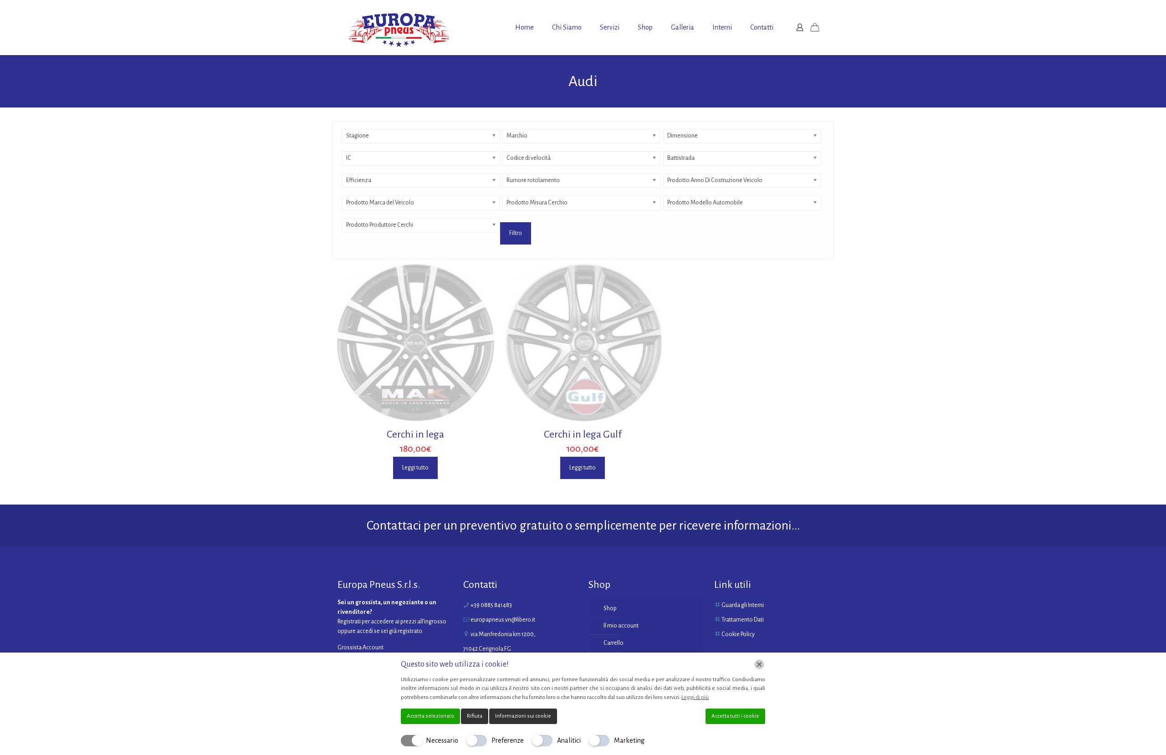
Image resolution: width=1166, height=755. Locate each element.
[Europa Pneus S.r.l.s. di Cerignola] (399, 27)
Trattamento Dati (742, 620)
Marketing (629, 740)
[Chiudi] (759, 664)
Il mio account (621, 625)
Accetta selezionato (430, 716)
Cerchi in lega (415, 434)
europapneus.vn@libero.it (502, 620)
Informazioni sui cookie (523, 716)
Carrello (613, 643)
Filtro (515, 233)
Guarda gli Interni (742, 605)
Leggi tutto (415, 467)
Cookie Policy (738, 634)
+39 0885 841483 (491, 605)
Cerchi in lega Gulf (583, 434)
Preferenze (507, 740)
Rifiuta (474, 716)
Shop (610, 608)
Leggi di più (695, 697)
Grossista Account (361, 647)
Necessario (442, 740)
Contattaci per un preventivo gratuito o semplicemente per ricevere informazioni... (583, 525)
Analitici (569, 740)
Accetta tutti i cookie (735, 716)
